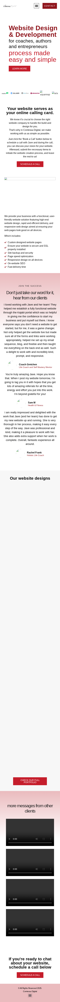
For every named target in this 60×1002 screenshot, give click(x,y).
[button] (36, 5)
